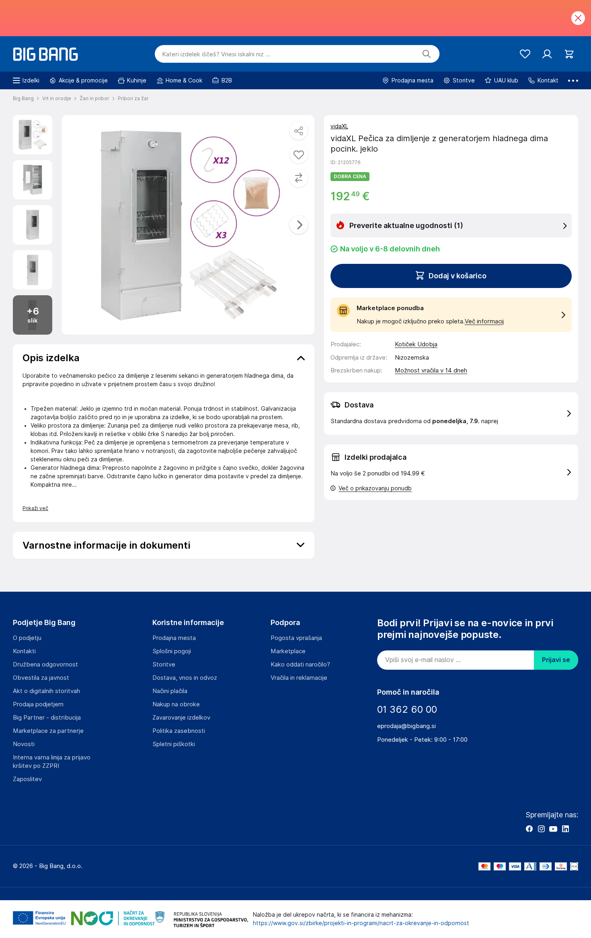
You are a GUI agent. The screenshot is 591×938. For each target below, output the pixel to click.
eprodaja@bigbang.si (406, 726)
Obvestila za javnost (41, 677)
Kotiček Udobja (416, 344)
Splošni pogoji (171, 651)
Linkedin (565, 828)
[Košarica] (569, 54)
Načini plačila (169, 691)
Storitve (163, 664)
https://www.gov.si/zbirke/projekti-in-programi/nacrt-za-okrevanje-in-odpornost (361, 923)
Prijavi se (556, 660)
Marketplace (288, 651)
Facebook (529, 828)
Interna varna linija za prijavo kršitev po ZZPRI (51, 761)
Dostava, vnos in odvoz (184, 677)
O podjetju (27, 638)
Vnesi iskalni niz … (216, 54)
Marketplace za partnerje (48, 730)
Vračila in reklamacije (299, 677)
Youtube (553, 828)
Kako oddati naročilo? (300, 664)
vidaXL (339, 126)
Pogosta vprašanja (296, 638)
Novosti (24, 744)
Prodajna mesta (174, 638)
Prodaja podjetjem (38, 704)
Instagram (541, 828)
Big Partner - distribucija (47, 717)
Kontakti (24, 651)
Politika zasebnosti (178, 730)
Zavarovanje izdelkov (181, 717)
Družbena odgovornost (45, 664)
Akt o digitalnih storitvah (46, 691)
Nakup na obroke (176, 704)
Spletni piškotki (173, 744)
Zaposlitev (27, 779)
